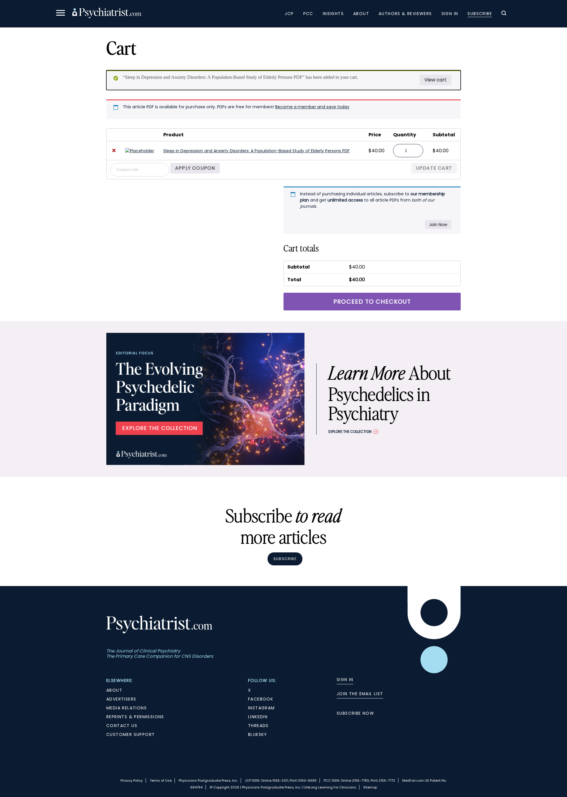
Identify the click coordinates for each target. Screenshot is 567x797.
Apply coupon (195, 168)
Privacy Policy (131, 780)
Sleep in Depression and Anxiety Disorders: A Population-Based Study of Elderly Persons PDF (256, 151)
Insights (333, 14)
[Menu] (60, 13)
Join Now (438, 225)
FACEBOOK (260, 699)
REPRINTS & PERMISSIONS (135, 717)
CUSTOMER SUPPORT (130, 734)
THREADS (258, 726)
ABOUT (114, 690)
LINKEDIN (258, 717)
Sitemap (370, 787)
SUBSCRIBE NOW (355, 713)
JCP (289, 14)
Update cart (434, 168)
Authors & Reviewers (405, 14)
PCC (308, 14)
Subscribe (479, 14)
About (361, 14)
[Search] (504, 14)
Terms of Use (161, 780)
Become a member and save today (312, 107)
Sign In (449, 14)
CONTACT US (121, 726)
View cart (435, 79)
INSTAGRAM (261, 708)
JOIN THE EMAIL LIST (360, 694)
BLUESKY (257, 734)
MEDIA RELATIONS (126, 708)
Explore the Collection (350, 431)
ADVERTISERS (121, 699)
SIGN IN (345, 680)
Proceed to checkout (372, 301)
